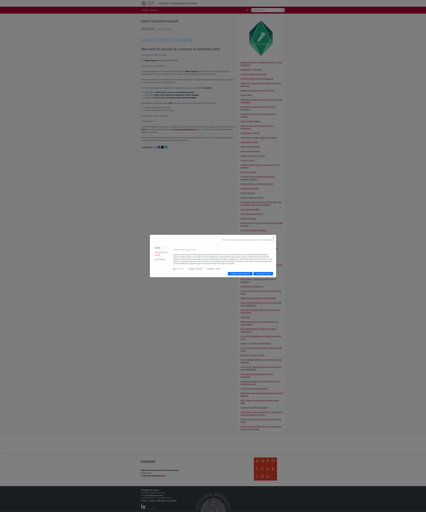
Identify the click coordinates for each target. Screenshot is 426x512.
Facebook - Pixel (213, 269)
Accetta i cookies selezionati (240, 274)
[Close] (273, 237)
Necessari (180, 269)
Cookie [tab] (157, 248)
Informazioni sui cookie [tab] (161, 253)
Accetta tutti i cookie (263, 274)
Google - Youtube (195, 269)
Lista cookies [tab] (160, 259)
